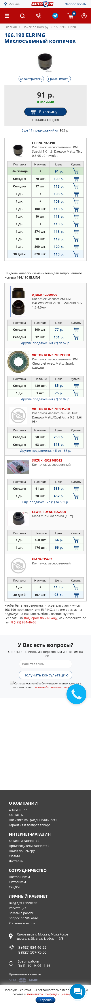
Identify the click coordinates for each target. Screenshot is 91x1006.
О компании (18, 810)
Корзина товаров (22, 923)
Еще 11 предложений (45, 130)
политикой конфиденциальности (56, 687)
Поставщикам (19, 877)
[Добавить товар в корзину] (76, 171)
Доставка (16, 861)
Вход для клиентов (23, 903)
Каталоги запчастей (24, 841)
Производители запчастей (29, 846)
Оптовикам (17, 882)
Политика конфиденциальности (33, 820)
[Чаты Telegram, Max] (77, 991)
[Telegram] (55, 17)
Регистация (17, 908)
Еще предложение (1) (45, 502)
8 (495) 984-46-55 (32, 947)
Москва (14, 4)
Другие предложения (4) (45, 450)
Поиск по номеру (22, 851)
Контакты (16, 815)
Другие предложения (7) (45, 399)
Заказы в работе (21, 913)
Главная (10, 27)
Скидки (14, 887)
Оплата (14, 856)
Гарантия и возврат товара (30, 825)
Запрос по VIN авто (23, 918)
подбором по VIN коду (40, 618)
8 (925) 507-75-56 (32, 952)
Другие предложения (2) (45, 343)
